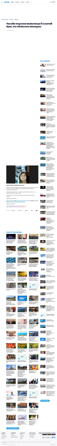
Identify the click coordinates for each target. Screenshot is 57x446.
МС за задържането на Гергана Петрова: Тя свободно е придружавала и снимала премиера (33, 411)
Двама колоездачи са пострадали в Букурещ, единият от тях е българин (50, 181)
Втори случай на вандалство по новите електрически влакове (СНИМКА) (22, 253)
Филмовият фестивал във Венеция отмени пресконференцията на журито (50, 195)
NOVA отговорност (32, 434)
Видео (3, 438)
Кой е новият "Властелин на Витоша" (50, 276)
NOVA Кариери (31, 435)
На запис (22, 2)
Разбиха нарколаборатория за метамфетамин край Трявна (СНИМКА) (10, 314)
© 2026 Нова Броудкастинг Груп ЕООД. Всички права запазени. (8, 444)
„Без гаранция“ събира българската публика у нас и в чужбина (10, 338)
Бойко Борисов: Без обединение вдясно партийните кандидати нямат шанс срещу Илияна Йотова (33, 386)
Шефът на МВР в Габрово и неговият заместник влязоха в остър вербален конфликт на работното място (22, 399)
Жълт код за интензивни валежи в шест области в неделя (11, 385)
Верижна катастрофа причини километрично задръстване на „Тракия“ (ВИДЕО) (10, 241)
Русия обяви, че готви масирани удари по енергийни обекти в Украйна (50, 288)
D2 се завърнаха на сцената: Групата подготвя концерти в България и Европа (10, 326)
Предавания (22, 435)
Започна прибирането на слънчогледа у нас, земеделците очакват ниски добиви (22, 351)
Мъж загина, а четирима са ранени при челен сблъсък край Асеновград (33, 326)
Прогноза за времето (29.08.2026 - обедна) (33, 397)
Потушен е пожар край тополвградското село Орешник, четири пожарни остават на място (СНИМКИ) (33, 242)
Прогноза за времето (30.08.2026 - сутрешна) (22, 361)
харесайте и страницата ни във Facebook (17, 201)
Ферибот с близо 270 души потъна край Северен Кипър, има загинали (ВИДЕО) (50, 256)
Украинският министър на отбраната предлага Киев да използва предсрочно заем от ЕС (50, 242)
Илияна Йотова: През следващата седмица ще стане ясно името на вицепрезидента (11, 422)
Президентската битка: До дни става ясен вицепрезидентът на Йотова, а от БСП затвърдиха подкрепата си (10, 373)
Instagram (18, 200)
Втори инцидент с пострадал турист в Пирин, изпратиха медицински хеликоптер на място (22, 423)
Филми (21, 438)
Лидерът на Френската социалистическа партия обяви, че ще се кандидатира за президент (50, 220)
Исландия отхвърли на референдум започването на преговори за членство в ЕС (50, 300)
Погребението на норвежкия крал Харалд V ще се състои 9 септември (50, 104)
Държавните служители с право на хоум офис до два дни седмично (33, 303)
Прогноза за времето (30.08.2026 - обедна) (33, 289)
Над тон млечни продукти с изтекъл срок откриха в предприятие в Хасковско (33, 423)
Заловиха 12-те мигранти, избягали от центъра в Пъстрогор (22, 410)
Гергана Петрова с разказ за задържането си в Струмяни (11, 410)
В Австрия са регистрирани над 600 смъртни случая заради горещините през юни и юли (50, 125)
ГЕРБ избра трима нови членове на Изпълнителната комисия (22, 303)
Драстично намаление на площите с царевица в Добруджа (33, 350)
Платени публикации (4, 442)
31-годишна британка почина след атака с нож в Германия (50, 76)
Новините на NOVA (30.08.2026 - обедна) (50, 326)
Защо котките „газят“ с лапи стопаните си (50, 65)
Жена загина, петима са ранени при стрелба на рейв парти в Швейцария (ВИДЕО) (50, 386)
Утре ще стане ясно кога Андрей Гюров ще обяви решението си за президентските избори (22, 241)
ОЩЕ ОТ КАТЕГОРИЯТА (12, 428)
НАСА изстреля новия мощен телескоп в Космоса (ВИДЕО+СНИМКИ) (50, 235)
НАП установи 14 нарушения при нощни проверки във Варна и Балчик (33, 314)
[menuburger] (2, 2)
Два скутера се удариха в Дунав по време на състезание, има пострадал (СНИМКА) (11, 279)
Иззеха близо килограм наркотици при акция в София (22, 264)
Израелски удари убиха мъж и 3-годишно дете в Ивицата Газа (50, 281)
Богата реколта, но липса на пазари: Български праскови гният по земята (10, 351)
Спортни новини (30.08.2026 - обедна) (50, 320)
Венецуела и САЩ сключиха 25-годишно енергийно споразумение (50, 270)
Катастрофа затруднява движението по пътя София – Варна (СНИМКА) (10, 303)
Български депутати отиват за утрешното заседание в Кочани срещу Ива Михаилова (50, 175)
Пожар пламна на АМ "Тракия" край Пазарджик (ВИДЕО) (33, 371)
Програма (17, 2)
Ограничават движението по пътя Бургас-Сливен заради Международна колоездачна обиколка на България (22, 291)
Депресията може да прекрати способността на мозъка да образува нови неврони (50, 82)
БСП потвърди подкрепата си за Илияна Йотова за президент (9, 398)
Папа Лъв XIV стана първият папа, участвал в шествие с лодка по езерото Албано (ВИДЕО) (33, 279)
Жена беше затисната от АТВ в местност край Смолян (33, 361)
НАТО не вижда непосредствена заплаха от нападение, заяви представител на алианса (50, 96)
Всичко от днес (4, 435)
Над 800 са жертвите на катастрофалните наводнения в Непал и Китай (50, 373)
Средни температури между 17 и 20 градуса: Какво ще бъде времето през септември (22, 279)
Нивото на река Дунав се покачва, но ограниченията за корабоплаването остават (22, 315)
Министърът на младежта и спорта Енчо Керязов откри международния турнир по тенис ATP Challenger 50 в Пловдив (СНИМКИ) (50, 145)
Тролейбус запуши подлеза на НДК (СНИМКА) (9, 253)
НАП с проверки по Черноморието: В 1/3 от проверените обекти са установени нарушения (22, 338)
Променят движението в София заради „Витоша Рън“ (11, 361)
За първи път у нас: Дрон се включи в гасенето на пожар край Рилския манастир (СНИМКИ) (33, 265)
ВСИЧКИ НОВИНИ (45, 400)
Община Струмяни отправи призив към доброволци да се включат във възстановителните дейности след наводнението (22, 373)
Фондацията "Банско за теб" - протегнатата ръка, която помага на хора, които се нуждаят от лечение (22, 327)
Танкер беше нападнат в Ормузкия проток (50, 70)
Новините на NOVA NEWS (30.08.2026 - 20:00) (50, 137)
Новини (12, 2)
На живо (27, 2)
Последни (3, 434)
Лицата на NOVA (13, 435)
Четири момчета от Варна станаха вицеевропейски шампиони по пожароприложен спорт (33, 339)
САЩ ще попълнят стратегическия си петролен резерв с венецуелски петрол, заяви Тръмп (50, 188)
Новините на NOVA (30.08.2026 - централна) (49, 152)
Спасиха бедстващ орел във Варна (11, 289)
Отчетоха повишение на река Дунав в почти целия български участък (22, 386)
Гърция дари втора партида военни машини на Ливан (49, 201)
